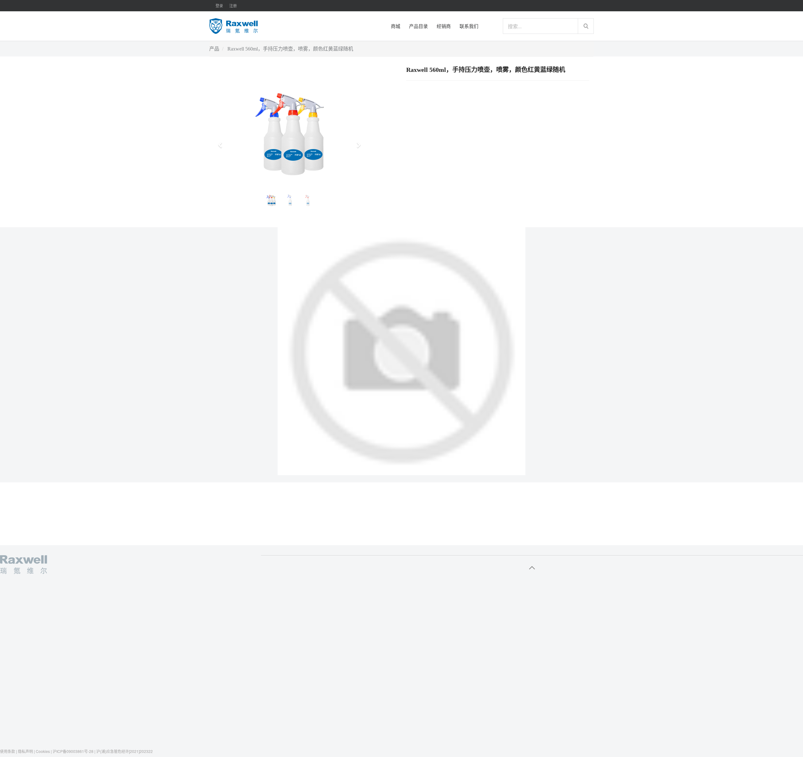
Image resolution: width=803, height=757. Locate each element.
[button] (222, 142)
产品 (214, 48)
